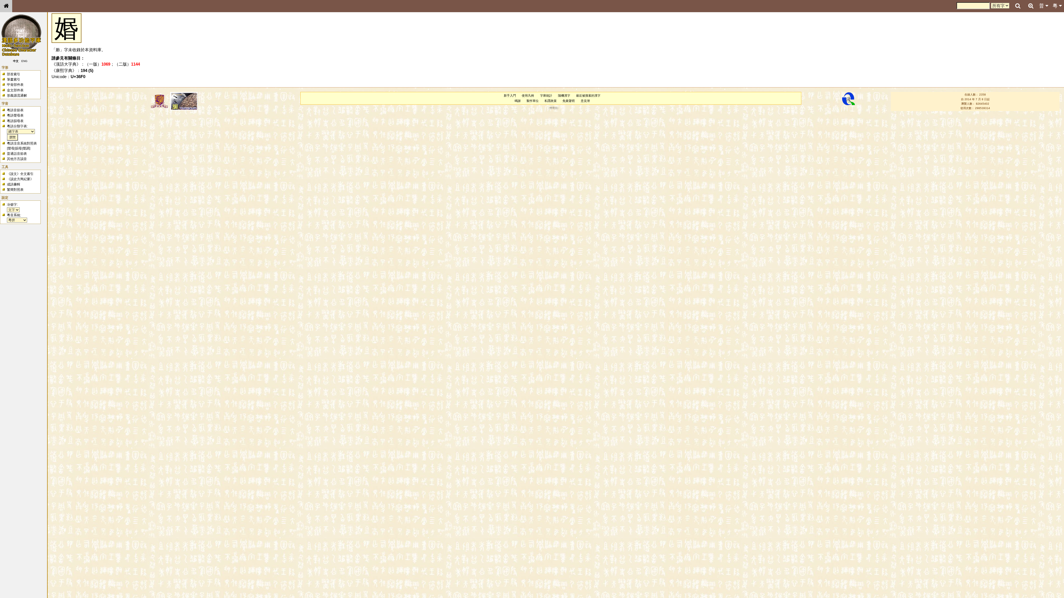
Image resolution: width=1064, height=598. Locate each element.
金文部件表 (15, 90)
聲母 (11, 148)
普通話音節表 (17, 154)
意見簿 (585, 100)
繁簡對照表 (15, 190)
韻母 (18, 148)
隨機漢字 (564, 95)
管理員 (553, 108)
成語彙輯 (13, 184)
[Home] (6, 6)
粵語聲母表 (15, 115)
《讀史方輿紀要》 (20, 179)
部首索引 (13, 74)
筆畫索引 (13, 79)
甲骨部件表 (15, 85)
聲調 (26, 148)
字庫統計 (546, 95)
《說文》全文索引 (20, 174)
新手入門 (510, 95)
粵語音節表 (15, 110)
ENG (24, 61)
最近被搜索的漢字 (588, 95)
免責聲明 (568, 100)
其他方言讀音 (17, 159)
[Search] (1018, 6)
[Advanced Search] (1031, 6)
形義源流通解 (17, 95)
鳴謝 (518, 100)
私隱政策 (550, 100)
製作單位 (532, 100)
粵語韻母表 (15, 121)
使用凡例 (528, 95)
